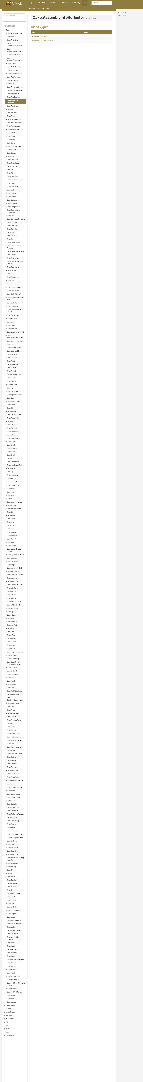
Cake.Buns (11, 156)
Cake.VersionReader (14, 920)
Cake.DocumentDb (13, 287)
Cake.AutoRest (12, 106)
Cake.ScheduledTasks (15, 754)
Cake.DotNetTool (13, 306)
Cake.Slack (11, 784)
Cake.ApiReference (14, 67)
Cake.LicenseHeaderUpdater (14, 550)
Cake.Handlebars (13, 462)
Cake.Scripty (11, 757)
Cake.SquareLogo (13, 821)
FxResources (10, 1005)
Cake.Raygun (11, 730)
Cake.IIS (10, 499)
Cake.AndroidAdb (13, 40)
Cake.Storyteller (12, 831)
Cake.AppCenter (13, 70)
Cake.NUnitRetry (13, 655)
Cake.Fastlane (12, 354)
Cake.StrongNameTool (15, 837)
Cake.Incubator (12, 505)
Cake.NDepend (12, 615)
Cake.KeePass (12, 535)
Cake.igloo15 (11, 495)
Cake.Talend (11, 851)
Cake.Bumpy (11, 153)
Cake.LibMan (11, 546)
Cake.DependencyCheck (15, 251)
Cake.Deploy (11, 255)
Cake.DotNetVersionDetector (14, 311)
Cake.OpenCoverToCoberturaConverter (14, 663)
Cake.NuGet (11, 648)
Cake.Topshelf (12, 880)
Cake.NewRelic (12, 625)
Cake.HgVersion (12, 475)
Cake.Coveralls (12, 222)
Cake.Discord (11, 270)
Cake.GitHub (11, 411)
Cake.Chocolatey (13, 163)
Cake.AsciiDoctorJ (13, 97)
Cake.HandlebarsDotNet (15, 465)
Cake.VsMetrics (12, 934)
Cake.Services (12, 767)
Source (46, 8)
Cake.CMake (11, 183)
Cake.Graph (11, 445)
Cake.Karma (11, 532)
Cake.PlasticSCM (13, 703)
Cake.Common (12, 203)
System (8, 1029)
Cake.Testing (11, 867)
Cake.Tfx (10, 873)
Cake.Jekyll (11, 519)
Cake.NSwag (11, 642)
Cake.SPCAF (11, 801)
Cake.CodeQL (12, 197)
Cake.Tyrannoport (13, 893)
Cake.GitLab (11, 421)
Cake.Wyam (11, 966)
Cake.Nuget (11, 645)
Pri (7, 1022)
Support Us (35, 8)
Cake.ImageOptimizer (14, 502)
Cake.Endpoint (12, 329)
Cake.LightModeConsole (15, 554)
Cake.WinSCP (12, 963)
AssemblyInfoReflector (40, 36)
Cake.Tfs (10, 870)
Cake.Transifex (12, 883)
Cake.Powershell (13, 713)
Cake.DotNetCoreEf (14, 294)
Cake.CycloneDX (13, 236)
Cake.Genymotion (13, 401)
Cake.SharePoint (13, 777)
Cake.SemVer (12, 760)
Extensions (64, 3)
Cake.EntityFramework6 (15, 332)
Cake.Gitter (11, 435)
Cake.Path (10, 688)
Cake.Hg (10, 472)
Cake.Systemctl (12, 848)
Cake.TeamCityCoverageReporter (16, 859)
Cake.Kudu (11, 542)
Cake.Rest (10, 744)
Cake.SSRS (11, 827)
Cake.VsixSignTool (13, 930)
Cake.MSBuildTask (13, 605)
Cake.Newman (12, 622)
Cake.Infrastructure (14, 509)
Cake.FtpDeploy (12, 391)
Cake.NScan (11, 635)
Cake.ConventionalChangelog (13, 211)
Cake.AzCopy (12, 113)
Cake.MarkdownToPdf (15, 575)
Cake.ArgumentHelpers (15, 90)
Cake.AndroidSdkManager (14, 59)
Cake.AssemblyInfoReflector (14, 102)
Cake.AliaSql (11, 37)
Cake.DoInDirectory (13, 291)
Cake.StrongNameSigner (16, 834)
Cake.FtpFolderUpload (14, 395)
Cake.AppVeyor (12, 80)
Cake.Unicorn (11, 900)
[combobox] (101, 3)
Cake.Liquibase (12, 558)
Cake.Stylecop (12, 841)
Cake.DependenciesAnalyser (14, 247)
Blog (30, 3)
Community (76, 3)
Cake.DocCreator (13, 277)
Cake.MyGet (11, 612)
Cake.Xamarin (12, 969)
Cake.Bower (11, 143)
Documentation (41, 3)
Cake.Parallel (11, 684)
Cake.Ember (11, 325)
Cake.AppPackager (14, 77)
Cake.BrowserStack (14, 146)
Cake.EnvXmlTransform (15, 341)
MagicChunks (10, 1012)
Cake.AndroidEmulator (15, 54)
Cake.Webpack (12, 953)
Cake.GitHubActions (14, 415)
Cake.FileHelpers (13, 364)
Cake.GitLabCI (12, 428)
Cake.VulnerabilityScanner (13, 938)
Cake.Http (10, 492)
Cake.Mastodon (12, 578)
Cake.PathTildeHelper (14, 691)
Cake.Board (11, 136)
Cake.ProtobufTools (14, 720)
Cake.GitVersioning (13, 438)
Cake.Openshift (12, 667)
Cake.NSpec (11, 638)
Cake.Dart (10, 239)
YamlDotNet (10, 1035)
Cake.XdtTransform (14, 980)
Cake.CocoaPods (13, 186)
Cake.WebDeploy (13, 949)
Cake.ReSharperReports (15, 737)
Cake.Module (11, 598)
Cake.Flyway (11, 381)
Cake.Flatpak (11, 371)
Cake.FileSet (11, 368)
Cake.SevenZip (12, 770)
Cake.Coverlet (12, 226)
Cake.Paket (11, 678)
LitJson (8, 1009)
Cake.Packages (12, 674)
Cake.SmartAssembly (14, 787)
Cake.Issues (11, 515)
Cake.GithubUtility (13, 418)
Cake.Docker (11, 284)
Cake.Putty (11, 727)
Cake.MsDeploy (12, 608)
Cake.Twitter (11, 890)
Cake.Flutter (11, 378)
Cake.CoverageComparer (16, 219)
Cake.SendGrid (12, 764)
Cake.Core (10, 216)
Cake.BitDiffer (12, 133)
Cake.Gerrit (11, 405)
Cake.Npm (10, 628)
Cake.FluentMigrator (14, 374)
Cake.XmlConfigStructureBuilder (16, 984)
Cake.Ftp (10, 388)
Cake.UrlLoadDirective (14, 910)
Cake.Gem (10, 398)
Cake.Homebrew (13, 485)
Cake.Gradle (11, 442)
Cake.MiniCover (12, 588)
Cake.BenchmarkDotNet (15, 129)
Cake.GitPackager (13, 431)
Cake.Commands (13, 200)
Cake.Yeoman (12, 1002)
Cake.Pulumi (11, 723)
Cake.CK (10, 170)
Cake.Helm (11, 468)
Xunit (7, 1032)
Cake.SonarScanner (14, 797)
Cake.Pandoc (11, 681)
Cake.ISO (10, 512)
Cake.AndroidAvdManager (14, 50)
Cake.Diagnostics (13, 267)
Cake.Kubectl (11, 539)
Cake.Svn (10, 844)
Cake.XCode (11, 973)
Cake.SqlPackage (13, 807)
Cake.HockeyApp (13, 482)
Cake (7, 30)
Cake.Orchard (12, 671)
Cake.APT (10, 84)
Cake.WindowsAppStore (15, 959)
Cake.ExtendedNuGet (14, 351)
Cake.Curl (10, 232)
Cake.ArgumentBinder (15, 87)
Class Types (122, 16)
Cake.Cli (10, 173)
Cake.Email (11, 322)
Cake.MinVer (11, 591)
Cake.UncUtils (12, 897)
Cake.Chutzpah (12, 166)
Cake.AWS (10, 109)
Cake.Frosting (12, 384)
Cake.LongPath (12, 561)
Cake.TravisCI (12, 887)
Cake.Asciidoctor (13, 94)
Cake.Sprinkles (12, 804)
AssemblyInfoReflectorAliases (42, 40)
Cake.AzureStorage (14, 126)
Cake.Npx (10, 632)
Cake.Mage (11, 565)
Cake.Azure (11, 116)
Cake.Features (12, 358)
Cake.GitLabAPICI (13, 425)
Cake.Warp (11, 943)
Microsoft (9, 1015)
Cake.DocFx (11, 280)
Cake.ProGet (11, 717)
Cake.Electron (12, 318)
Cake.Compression (13, 207)
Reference (53, 3)
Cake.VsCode (11, 927)
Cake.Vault (11, 917)
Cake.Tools (11, 877)
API (84, 3)
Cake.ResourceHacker (15, 740)
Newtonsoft (10, 1019)
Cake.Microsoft (12, 581)
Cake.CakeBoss (12, 160)
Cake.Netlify (11, 618)
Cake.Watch (11, 946)
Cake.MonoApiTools (14, 601)
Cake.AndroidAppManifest (14, 45)
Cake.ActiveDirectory (14, 33)
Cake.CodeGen (12, 193)
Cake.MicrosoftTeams (15, 585)
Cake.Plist (10, 707)
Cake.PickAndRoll (13, 694)
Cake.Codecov (12, 190)
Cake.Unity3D (11, 907)
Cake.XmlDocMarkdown (15, 992)
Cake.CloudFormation (14, 180)
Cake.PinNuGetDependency (15, 699)
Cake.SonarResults (13, 794)
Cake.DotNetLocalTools (15, 303)
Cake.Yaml (11, 995)
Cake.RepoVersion (13, 733)
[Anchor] (50, 26)
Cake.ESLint (11, 344)
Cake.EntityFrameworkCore (15, 336)
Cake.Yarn (10, 999)
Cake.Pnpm (11, 710)
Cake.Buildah (11, 150)
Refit (7, 1025)
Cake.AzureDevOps (14, 119)
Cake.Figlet (11, 361)
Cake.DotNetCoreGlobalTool (15, 298)
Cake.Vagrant (12, 914)
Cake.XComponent (13, 976)
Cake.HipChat (12, 478)
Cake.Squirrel (11, 824)
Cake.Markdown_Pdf (14, 568)
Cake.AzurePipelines (14, 123)
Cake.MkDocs (12, 595)
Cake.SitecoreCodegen (15, 780)
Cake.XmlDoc (11, 988)
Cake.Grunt (11, 455)
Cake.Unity (11, 903)
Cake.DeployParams (14, 258)
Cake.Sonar (11, 791)
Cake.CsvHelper (12, 229)
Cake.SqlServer (12, 811)
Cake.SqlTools (12, 817)
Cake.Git (10, 408)
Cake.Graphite (12, 448)
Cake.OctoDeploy (13, 659)
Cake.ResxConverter (14, 747)
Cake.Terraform (12, 863)
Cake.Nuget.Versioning (15, 652)
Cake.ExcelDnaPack (14, 348)
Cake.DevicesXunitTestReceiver (15, 263)
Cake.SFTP (11, 774)
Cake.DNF (10, 274)
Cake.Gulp (10, 458)
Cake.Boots (11, 139)
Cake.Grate (11, 452)
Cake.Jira (10, 522)
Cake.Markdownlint (14, 571)
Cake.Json (10, 529)
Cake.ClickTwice (12, 176)
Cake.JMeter (11, 525)
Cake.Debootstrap (13, 242)
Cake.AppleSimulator (14, 73)
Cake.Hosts (11, 488)
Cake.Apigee (11, 63)
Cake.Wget (11, 956)
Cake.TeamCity (12, 854)
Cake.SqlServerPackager (16, 814)
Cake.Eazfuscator (13, 315)
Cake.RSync (11, 750)
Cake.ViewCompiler (14, 924)
